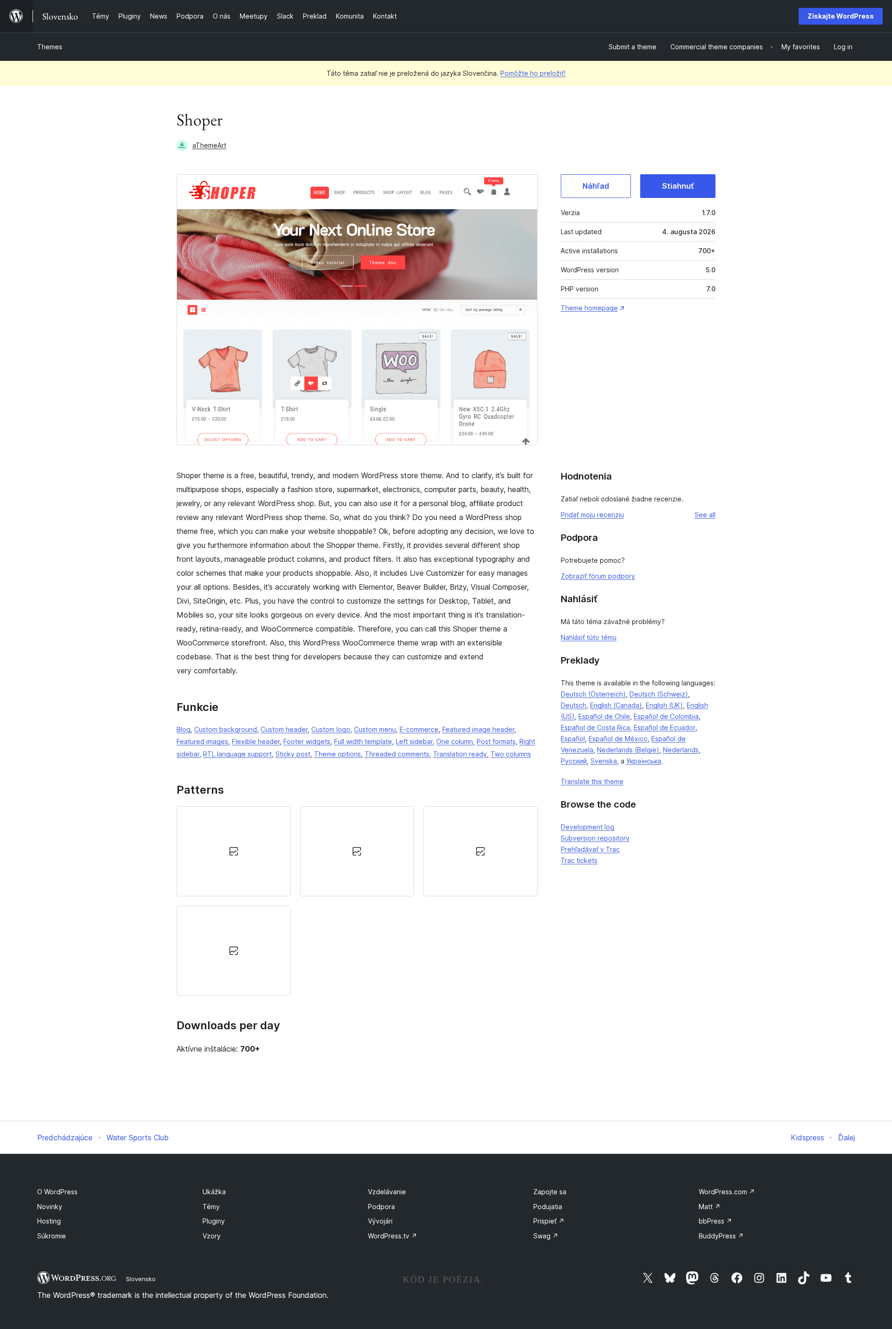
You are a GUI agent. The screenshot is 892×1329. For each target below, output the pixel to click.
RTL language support (237, 754)
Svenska (603, 761)
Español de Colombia (666, 716)
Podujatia (547, 1207)
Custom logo (330, 729)
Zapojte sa (549, 1192)
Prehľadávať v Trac (590, 849)
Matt (710, 1207)
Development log (587, 827)
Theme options (337, 754)
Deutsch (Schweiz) (659, 694)
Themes (49, 47)
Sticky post (292, 754)
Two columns (511, 754)
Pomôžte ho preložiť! (532, 73)
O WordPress (57, 1192)
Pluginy (214, 1221)
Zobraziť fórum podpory (598, 576)
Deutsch (573, 705)
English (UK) (664, 705)
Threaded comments (397, 754)
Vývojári (380, 1221)
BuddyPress (721, 1236)
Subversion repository (595, 838)
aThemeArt (209, 145)
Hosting (49, 1221)
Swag (545, 1236)
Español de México (618, 739)
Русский (574, 761)
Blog (183, 729)
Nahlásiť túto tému (589, 637)
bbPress (715, 1221)
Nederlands (681, 750)
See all (705, 515)
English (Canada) (616, 705)
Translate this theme (592, 781)
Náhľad (596, 186)
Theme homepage (589, 308)
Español (573, 739)
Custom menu (375, 729)
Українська (643, 761)
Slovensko (141, 1279)
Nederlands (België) (628, 750)
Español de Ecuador (664, 727)
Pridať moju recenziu (592, 515)
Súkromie (51, 1236)
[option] (234, 851)
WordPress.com (727, 1192)
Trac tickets (579, 860)
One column (454, 741)
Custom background (225, 729)
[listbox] (357, 901)
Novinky (49, 1207)
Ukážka (214, 1192)
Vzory (212, 1236)
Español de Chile (604, 716)
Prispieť (548, 1221)
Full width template (363, 741)
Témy (211, 1207)
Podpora (381, 1207)
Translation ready (460, 754)
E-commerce (419, 729)
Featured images (202, 741)
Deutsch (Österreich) (593, 694)
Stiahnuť (678, 186)
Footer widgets (306, 741)
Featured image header (478, 729)
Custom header (284, 729)
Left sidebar (414, 741)
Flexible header (256, 741)
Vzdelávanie (387, 1192)
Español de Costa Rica (595, 727)
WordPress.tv (392, 1236)
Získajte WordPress (840, 16)
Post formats (496, 741)
